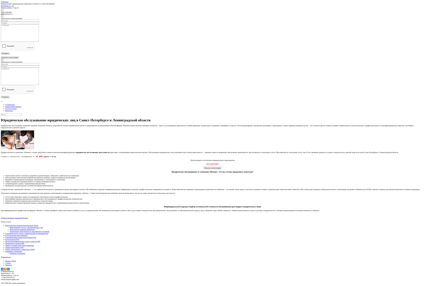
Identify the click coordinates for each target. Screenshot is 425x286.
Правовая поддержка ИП (14, 243)
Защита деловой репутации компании (19, 245)
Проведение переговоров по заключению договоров (29, 231)
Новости (8, 265)
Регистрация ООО (12, 239)
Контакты (9, 111)
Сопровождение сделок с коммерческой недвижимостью (26, 233)
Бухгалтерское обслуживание (16, 235)
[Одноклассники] (5, 269)
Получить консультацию (10, 57)
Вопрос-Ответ (10, 261)
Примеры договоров (17, 253)
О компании (10, 105)
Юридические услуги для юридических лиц (26, 227)
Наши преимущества (13, 107)
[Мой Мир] (8, 269)
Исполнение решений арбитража (22, 229)
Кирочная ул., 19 (7, 6)
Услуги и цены (10, 109)
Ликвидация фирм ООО (14, 247)
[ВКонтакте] (2, 269)
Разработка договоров (13, 251)
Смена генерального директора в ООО (20, 249)
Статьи (8, 263)
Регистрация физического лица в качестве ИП (22, 241)
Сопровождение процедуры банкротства (20, 237)
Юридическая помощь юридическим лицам (21, 225)
